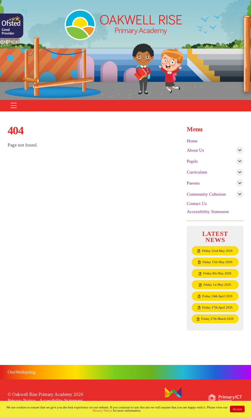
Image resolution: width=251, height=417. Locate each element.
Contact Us (197, 203)
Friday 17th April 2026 (217, 307)
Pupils (192, 161)
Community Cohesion (206, 194)
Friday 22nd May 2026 (217, 251)
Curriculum (197, 172)
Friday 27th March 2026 (217, 319)
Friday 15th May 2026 (217, 262)
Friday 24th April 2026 (217, 296)
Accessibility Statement (208, 211)
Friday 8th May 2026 (217, 273)
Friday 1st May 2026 (217, 284)
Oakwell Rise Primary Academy (42, 394)
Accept (237, 409)
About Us (195, 150)
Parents (193, 183)
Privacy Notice (21, 400)
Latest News (215, 237)
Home (192, 141)
